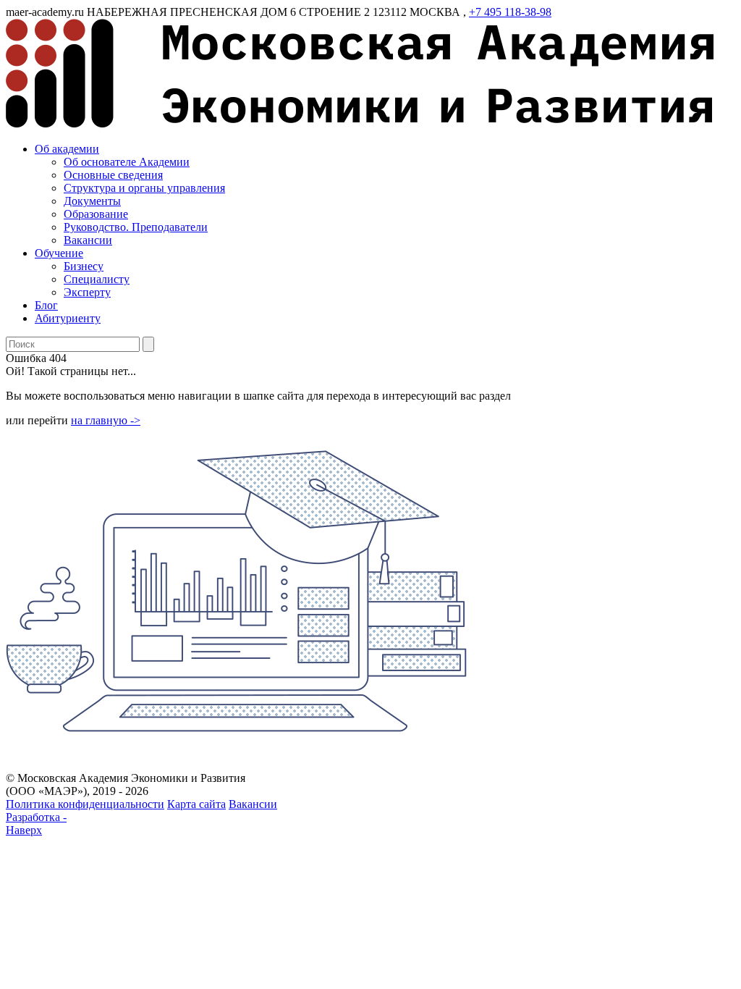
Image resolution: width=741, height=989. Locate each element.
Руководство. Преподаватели (136, 227)
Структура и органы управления (144, 188)
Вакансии (88, 240)
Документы (92, 201)
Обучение (59, 253)
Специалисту (97, 279)
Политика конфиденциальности (85, 804)
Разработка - (36, 817)
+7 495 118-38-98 (510, 12)
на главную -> (105, 420)
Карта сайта (196, 804)
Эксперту (87, 292)
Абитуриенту (68, 318)
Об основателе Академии (127, 162)
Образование (96, 214)
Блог (46, 305)
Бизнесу (83, 266)
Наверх (24, 830)
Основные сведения (113, 175)
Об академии (67, 149)
